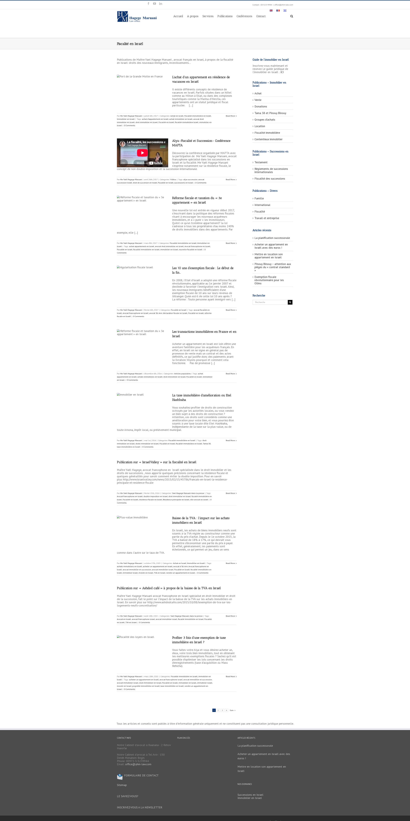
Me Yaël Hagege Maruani (131, 116)
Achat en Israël (177, 116)
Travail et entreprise (266, 218)
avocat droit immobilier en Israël (169, 246)
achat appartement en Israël (141, 246)
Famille (259, 198)
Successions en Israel (250, 795)
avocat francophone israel (143, 619)
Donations (260, 106)
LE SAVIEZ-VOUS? (127, 796)
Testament (260, 162)
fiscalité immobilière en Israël (146, 249)
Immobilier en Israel (250, 798)
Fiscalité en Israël (166, 122)
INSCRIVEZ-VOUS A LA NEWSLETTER (139, 807)
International (262, 205)
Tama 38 (207, 443)
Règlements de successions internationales (271, 170)
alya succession (190, 179)
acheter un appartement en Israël (157, 566)
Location (259, 126)
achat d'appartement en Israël (155, 119)
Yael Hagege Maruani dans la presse (188, 493)
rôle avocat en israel (199, 499)
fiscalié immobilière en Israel (191, 619)
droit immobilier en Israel (146, 122)
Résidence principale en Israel (176, 499)
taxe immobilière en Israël (128, 447)
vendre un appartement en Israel (180, 573)
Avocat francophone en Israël (197, 246)
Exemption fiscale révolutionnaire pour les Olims (269, 280)
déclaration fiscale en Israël (175, 313)
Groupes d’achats (264, 119)
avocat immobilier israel (162, 569)
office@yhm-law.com (283, 5)
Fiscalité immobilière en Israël (197, 116)
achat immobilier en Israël (181, 119)
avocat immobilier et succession (137, 569)
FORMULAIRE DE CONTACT (141, 775)
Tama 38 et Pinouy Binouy (270, 113)
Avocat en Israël (124, 619)
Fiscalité (259, 211)
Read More (230, 116)
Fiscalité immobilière (267, 132)
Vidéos (173, 179)
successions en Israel (183, 182)
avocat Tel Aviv (155, 313)
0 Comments (129, 125)
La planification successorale (272, 238)
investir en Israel (146, 573)
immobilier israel (130, 573)
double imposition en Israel (156, 496)
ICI (282, 72)
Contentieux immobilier (268, 139)
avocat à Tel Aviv (180, 566)
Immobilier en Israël (126, 119)
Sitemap (122, 785)
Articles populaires (182, 373)
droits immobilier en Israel (147, 443)
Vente (257, 100)
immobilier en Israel (169, 249)
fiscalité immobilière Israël (186, 122)
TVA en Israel (159, 573)
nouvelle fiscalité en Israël (190, 249)
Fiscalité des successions (269, 178)
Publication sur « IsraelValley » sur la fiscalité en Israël (156, 462)
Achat (258, 93)
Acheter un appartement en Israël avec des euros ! (271, 246)
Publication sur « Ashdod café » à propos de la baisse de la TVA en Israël (169, 588)
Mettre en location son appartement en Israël (268, 255)
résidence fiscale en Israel (150, 499)
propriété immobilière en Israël (146, 686)
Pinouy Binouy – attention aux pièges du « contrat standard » (272, 267)
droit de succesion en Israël (145, 182)
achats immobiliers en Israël (150, 377)
